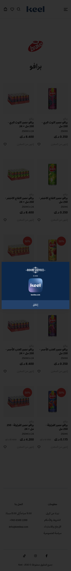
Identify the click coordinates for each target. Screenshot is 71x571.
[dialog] (35, 285)
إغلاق (35, 304)
